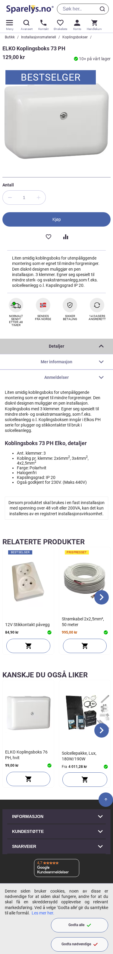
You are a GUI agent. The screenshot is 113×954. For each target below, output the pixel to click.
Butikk (10, 37)
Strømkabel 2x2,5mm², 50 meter (83, 622)
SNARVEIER (24, 846)
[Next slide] (101, 597)
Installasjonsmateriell (38, 37)
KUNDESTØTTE (28, 831)
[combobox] (83, 9)
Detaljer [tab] (56, 346)
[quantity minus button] (9, 197)
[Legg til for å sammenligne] (65, 236)
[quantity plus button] (38, 197)
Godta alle (76, 925)
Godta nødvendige (76, 944)
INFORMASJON (27, 816)
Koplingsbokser (75, 37)
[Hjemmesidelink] (28, 9)
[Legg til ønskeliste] (48, 236)
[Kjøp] (28, 646)
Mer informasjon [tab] (56, 361)
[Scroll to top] (106, 799)
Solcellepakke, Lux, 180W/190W (79, 756)
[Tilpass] (85, 779)
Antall (8, 185)
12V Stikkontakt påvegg (27, 624)
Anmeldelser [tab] (56, 377)
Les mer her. (43, 913)
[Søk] (103, 9)
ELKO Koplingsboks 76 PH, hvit (26, 755)
